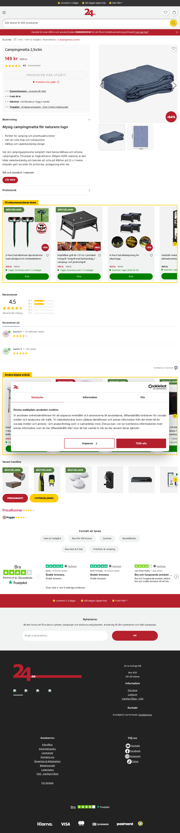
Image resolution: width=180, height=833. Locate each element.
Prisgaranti (15, 498)
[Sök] (173, 23)
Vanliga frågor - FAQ (132, 699)
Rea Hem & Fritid (73, 549)
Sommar (107, 539)
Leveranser (47, 753)
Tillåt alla (141, 443)
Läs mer (10, 180)
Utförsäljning (44, 498)
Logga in (132, 695)
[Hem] (90, 13)
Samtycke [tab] (37, 397)
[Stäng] (177, 32)
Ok (135, 636)
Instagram (135, 756)
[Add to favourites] (173, 48)
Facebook (135, 751)
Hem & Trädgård (33, 40)
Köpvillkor (47, 745)
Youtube (135, 746)
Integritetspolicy (47, 749)
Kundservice (145, 715)
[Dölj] (89, 119)
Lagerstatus (47, 770)
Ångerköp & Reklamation (47, 762)
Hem (20, 40)
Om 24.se (132, 690)
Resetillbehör (49, 40)
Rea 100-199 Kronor (82, 539)
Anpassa (87, 443)
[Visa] (89, 190)
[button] (140, 823)
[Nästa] (175, 244)
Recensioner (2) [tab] (11, 323)
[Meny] (4, 12)
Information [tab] (90, 397)
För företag (47, 783)
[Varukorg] (174, 12)
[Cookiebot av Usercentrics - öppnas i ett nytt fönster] (151, 387)
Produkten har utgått (46, 75)
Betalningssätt (47, 766)
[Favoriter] (165, 12)
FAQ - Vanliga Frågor (48, 774)
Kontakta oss (47, 757)
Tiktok (135, 762)
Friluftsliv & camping (104, 549)
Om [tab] (142, 397)
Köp (27, 276)
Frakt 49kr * (117, 3)
